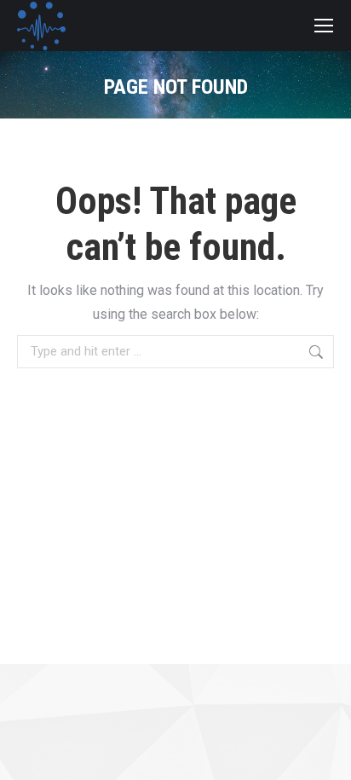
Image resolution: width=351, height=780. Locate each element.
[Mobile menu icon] (324, 25)
